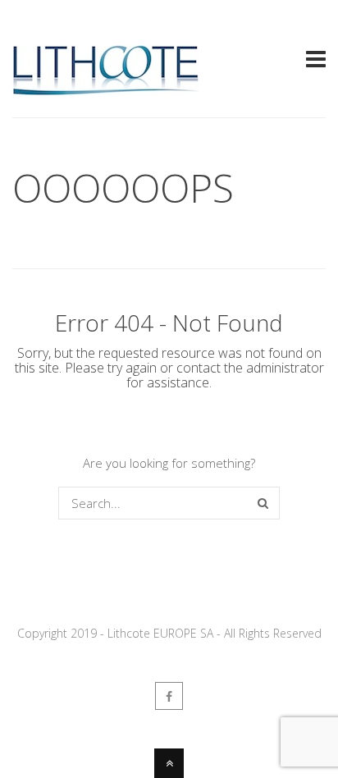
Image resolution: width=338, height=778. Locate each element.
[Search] (263, 503)
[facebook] (169, 696)
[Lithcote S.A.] (105, 88)
